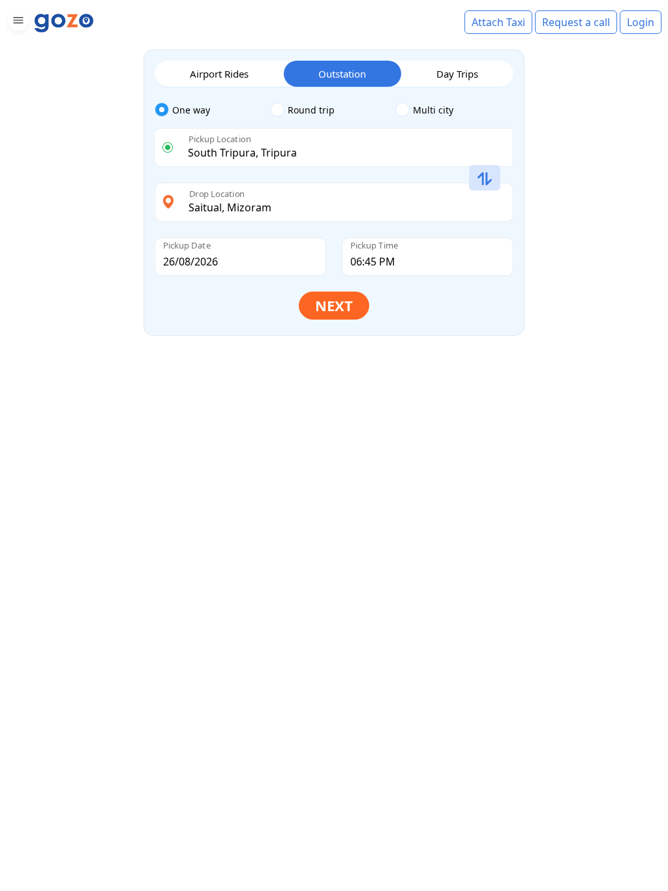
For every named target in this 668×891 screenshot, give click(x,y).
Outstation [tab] (342, 73)
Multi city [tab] (433, 110)
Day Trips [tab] (457, 73)
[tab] (212, 110)
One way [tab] (191, 110)
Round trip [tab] (311, 110)
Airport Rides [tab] (219, 73)
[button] (16, 22)
